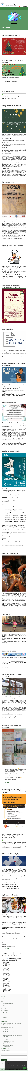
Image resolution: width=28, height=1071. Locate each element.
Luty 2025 (5, 984)
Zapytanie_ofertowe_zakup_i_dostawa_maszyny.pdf (12, 356)
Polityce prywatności (21, 1065)
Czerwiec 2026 (6, 964)
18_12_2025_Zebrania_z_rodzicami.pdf (9, 81)
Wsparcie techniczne (7, 1001)
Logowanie (24, 6)
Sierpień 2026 (6, 962)
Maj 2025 (5, 980)
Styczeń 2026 (6, 970)
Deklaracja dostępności (8, 1003)
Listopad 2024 (6, 988)
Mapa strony (6, 1012)
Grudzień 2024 (6, 986)
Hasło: (2, 1054)
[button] (20, 6)
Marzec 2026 (6, 968)
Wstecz (5, 953)
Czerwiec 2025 (6, 979)
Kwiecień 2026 (6, 967)
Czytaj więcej (6, 783)
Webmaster (5, 998)
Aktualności (5, 1019)
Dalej (15, 955)
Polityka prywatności (7, 1008)
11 (11, 955)
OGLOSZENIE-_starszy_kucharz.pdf (11, 274)
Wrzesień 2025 (6, 975)
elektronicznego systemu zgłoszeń (8, 658)
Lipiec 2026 (5, 963)
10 (8, 955)
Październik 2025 (7, 974)
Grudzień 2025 (6, 972)
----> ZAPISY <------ (8, 667)
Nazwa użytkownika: (5, 1050)
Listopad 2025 (6, 973)
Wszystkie (5, 991)
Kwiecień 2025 (6, 981)
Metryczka (5, 1010)
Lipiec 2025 (5, 978)
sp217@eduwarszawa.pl (8, 1027)
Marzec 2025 (6, 983)
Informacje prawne (7, 1005)
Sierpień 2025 (6, 977)
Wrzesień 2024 (6, 990)
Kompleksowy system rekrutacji (17, 661)
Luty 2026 (5, 969)
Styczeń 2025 (6, 985)
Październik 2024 (7, 989)
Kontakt (5, 1017)
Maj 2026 (5, 965)
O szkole (5, 1015)
